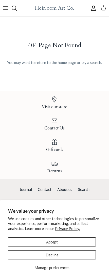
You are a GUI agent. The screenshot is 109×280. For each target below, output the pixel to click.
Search (83, 189)
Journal (26, 189)
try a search (91, 62)
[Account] (92, 8)
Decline (52, 255)
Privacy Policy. (67, 228)
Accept (52, 242)
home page (67, 62)
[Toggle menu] (5, 8)
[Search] (16, 8)
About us (64, 189)
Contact (44, 189)
